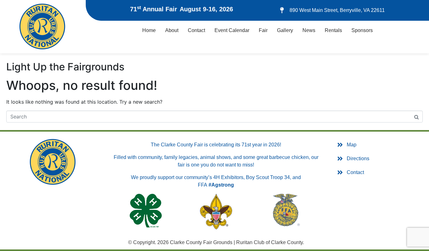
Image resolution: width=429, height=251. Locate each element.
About (171, 30)
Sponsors (362, 30)
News (308, 30)
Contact (196, 30)
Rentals (333, 30)
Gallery (285, 30)
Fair (263, 30)
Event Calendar (232, 30)
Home (149, 30)
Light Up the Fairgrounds (65, 67)
